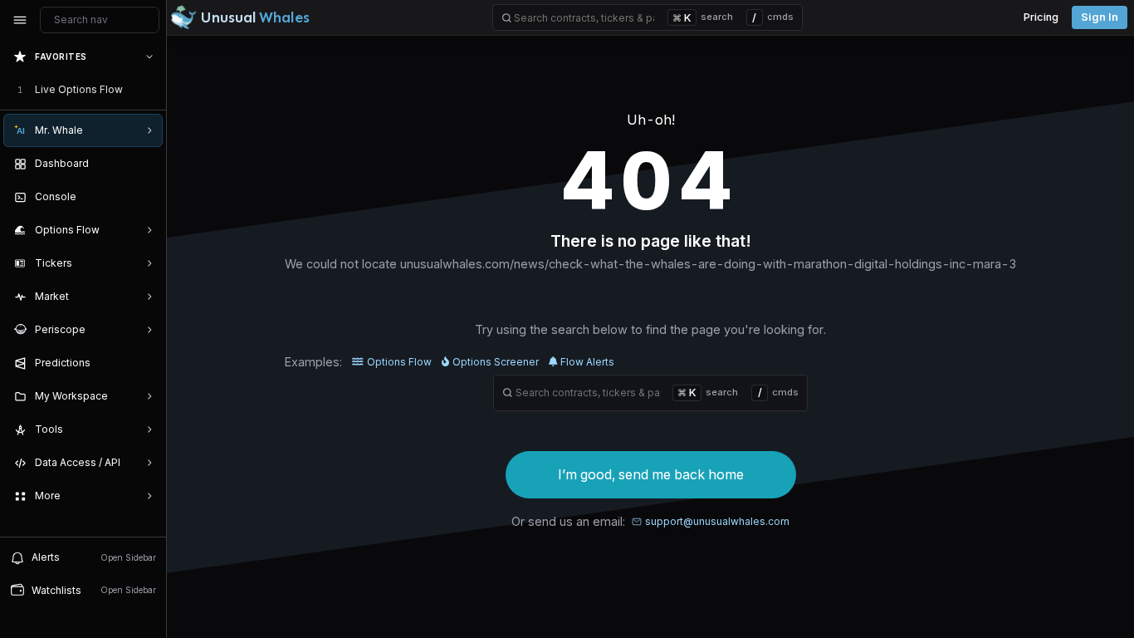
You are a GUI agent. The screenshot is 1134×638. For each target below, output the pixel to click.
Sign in (1099, 17)
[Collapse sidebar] (20, 20)
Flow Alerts (587, 362)
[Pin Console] (146, 196)
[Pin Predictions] (146, 363)
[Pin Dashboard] (146, 163)
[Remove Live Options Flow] (151, 90)
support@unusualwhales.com (717, 521)
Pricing (1041, 17)
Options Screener (495, 362)
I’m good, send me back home (651, 474)
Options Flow (399, 362)
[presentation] (83, 288)
